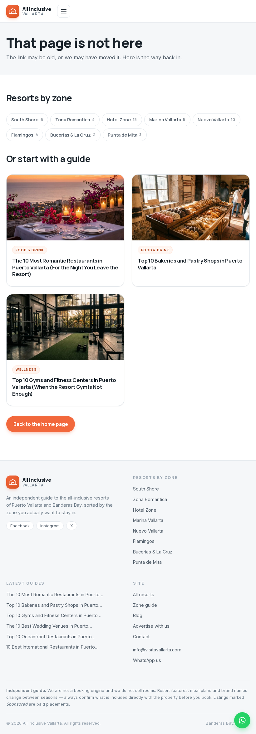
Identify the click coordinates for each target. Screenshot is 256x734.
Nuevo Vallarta (216, 120)
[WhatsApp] (242, 720)
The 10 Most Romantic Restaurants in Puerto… (54, 594)
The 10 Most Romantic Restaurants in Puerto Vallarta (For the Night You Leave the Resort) (65, 267)
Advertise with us (151, 626)
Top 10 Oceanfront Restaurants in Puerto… (51, 636)
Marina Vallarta (167, 120)
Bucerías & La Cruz (72, 135)
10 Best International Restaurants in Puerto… (52, 646)
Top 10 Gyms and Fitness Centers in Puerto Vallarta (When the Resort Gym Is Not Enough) (64, 386)
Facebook (20, 525)
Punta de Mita (124, 135)
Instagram (50, 525)
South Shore (27, 120)
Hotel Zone (122, 120)
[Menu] (63, 11)
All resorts (143, 594)
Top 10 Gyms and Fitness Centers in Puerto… (53, 615)
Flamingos (24, 135)
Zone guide (145, 605)
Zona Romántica (74, 120)
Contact (141, 636)
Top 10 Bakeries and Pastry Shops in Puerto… (54, 605)
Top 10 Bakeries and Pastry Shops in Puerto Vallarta (190, 264)
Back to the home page (40, 424)
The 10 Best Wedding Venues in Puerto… (49, 626)
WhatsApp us (147, 660)
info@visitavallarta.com (157, 649)
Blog (137, 615)
